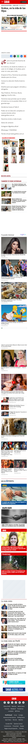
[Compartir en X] (15, 56)
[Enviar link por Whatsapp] (18, 56)
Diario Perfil (7, 706)
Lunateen (11, 711)
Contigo (21, 715)
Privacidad (16, 726)
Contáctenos (7, 726)
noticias (14, 485)
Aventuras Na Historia (9, 717)
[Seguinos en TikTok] (16, 702)
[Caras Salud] (14, 684)
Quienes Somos (18, 724)
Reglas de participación (10, 728)
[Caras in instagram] (5, 702)
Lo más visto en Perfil (10, 641)
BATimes (17, 711)
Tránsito (21, 728)
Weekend (13, 709)
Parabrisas (20, 709)
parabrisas (14, 554)
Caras (15, 715)
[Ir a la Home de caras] (6, 2)
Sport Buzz (8, 720)
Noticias (14, 706)
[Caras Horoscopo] (14, 691)
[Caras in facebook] (8, 702)
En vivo (24, 2)
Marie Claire (21, 706)
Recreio (15, 720)
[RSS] (20, 702)
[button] (14, 22)
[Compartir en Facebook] (11, 56)
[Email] (25, 56)
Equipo (22, 726)
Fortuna (7, 709)
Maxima (21, 720)
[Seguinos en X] (12, 702)
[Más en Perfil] (10, 481)
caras (14, 530)
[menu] (2, 2)
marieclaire (14, 508)
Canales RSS (8, 724)
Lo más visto (6, 601)
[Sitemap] (23, 702)
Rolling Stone (21, 717)
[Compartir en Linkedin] (21, 56)
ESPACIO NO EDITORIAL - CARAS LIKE (9, 5)
